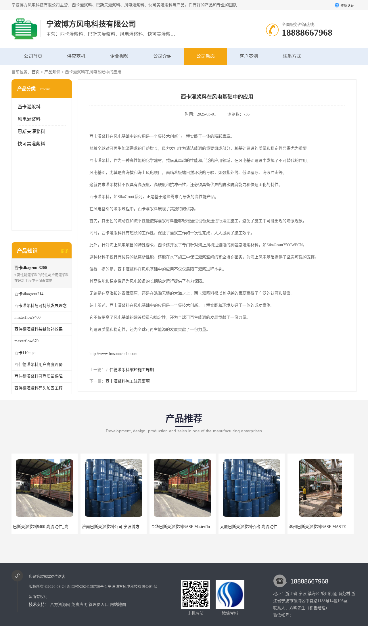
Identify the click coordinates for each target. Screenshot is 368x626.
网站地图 (118, 604)
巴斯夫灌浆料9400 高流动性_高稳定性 (46, 527)
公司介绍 (162, 56)
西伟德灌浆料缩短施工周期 (130, 370)
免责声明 (79, 604)
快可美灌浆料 (31, 143)
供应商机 (76, 56)
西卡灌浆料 (29, 106)
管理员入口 (99, 604)
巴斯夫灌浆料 (31, 131)
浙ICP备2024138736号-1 (87, 586)
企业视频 (119, 56)
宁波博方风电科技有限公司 (130, 586)
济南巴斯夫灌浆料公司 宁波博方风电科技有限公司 (127, 527)
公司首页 (33, 56)
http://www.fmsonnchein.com (113, 354)
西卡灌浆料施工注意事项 (128, 381)
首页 (36, 72)
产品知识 (52, 72)
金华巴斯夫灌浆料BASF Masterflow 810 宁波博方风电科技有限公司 (210, 527)
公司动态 (205, 56)
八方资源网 (60, 604)
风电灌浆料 (29, 119)
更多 (65, 251)
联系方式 (292, 56)
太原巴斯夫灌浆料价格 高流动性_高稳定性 (258, 527)
